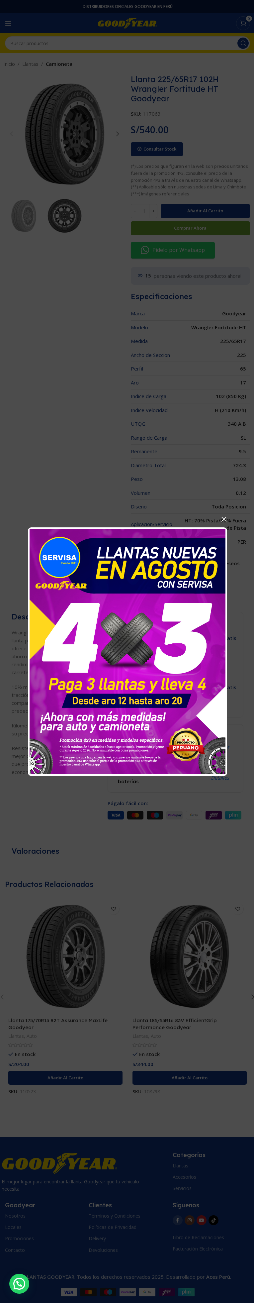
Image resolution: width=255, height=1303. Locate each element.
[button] (19, 1284)
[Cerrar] (223, 519)
